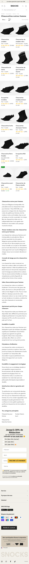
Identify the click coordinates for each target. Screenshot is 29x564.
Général (3, 500)
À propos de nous (6, 495)
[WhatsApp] (6, 561)
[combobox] (14, 466)
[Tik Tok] (15, 561)
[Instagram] (2, 561)
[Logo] (14, 6)
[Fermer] (2, 1)
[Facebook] (10, 561)
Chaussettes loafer (7, 125)
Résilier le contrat (9, 527)
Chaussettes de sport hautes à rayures (20, 69)
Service (3, 491)
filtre (3, 19)
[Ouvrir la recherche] (23, 6)
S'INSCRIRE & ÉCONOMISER (17, 461)
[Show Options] (25, 466)
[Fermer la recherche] (26, 10)
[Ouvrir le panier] (26, 6)
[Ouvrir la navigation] (2, 5)
